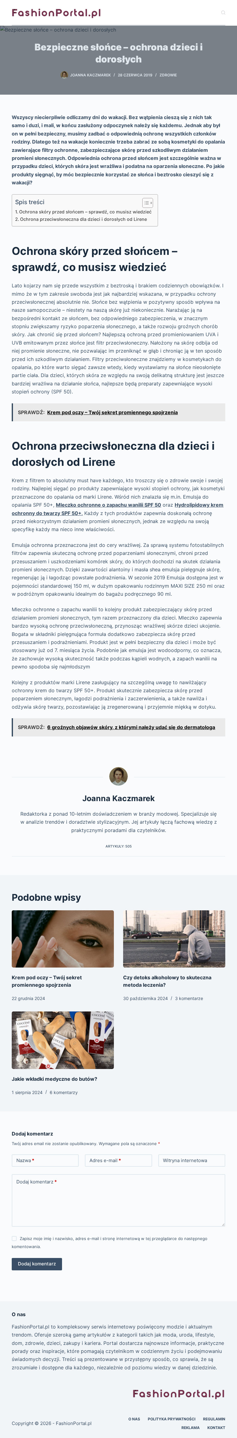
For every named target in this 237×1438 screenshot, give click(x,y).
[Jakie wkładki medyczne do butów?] (63, 1040)
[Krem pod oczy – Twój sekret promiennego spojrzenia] (63, 939)
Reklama (190, 1427)
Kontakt (216, 1427)
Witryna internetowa (185, 1160)
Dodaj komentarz (36, 1182)
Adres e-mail (105, 1160)
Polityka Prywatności (171, 1419)
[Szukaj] (223, 13)
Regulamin (214, 1419)
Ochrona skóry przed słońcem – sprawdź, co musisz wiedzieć (85, 211)
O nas (134, 1419)
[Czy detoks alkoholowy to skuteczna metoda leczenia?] (174, 939)
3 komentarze (189, 998)
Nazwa (25, 1160)
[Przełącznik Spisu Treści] (145, 203)
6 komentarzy (64, 1092)
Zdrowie (168, 75)
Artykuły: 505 (119, 846)
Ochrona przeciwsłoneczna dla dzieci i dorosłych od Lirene (83, 219)
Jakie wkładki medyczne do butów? (54, 1079)
